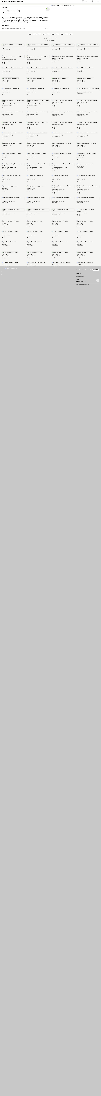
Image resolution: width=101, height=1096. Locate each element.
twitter (23, 28)
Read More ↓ (5, 25)
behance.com (12, 28)
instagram (18, 28)
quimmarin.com (5, 28)
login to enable (53, 40)
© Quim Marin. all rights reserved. (82, 284)
